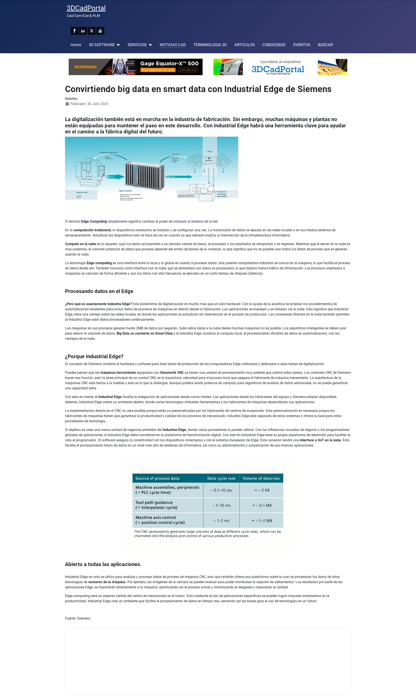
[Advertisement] (199, 662)
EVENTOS (301, 45)
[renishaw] (136, 67)
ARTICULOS (244, 45)
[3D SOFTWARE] (117, 45)
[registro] (280, 67)
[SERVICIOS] (149, 45)
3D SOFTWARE (102, 45)
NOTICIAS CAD (173, 45)
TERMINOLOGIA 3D (210, 45)
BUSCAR (325, 45)
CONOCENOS (274, 45)
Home (76, 45)
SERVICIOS (137, 45)
